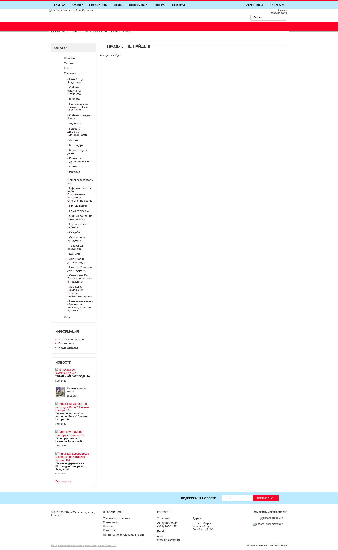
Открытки (70, 73)
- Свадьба (73, 232)
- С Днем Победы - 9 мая (79, 117)
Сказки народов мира (77, 390)
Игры (67, 317)
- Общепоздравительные (80, 180)
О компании (66, 343)
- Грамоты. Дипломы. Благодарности (77, 131)
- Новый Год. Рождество (75, 81)
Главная (59, 4)
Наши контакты (68, 347)
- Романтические (78, 210)
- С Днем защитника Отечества (74, 90)
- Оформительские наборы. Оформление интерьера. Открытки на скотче (79, 194)
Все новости (63, 481)
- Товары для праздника (75, 247)
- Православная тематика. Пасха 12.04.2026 (78, 107)
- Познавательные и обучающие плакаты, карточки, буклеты (80, 306)
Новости (159, 4)
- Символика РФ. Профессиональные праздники (79, 278)
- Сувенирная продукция (76, 239)
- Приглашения (77, 205)
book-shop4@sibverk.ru (168, 538)
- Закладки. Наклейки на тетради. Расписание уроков (79, 291)
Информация (138, 4)
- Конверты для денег (77, 152)
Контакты (178, 4)
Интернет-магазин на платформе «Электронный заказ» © (83, 545)
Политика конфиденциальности (123, 534)
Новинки (69, 57)
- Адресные (74, 123)
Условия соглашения (71, 339)
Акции (118, 4)
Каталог (77, 4)
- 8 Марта (73, 98)
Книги (67, 68)
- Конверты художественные (78, 160)
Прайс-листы (98, 4)
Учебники (70, 63)
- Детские (73, 139)
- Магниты (73, 166)
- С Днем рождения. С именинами (80, 217)
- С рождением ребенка (77, 225)
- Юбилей (73, 253)
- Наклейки (74, 171)
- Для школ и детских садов (76, 260)
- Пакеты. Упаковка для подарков (79, 269)
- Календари (75, 145)
